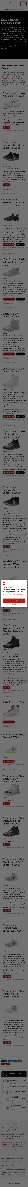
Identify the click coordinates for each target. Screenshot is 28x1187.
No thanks (14, 604)
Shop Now (14, 600)
